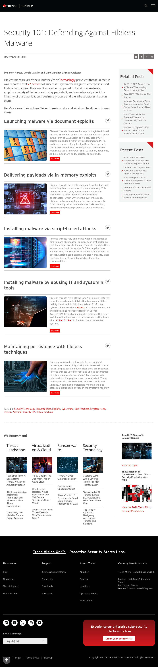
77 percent (35, 84)
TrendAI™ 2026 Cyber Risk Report (137, 96)
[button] (25, 641)
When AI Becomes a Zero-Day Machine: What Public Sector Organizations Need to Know (136, 106)
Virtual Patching (45, 411)
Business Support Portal (54, 571)
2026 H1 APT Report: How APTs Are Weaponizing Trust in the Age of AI (136, 87)
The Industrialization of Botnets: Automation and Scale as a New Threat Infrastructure (17, 499)
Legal (18, 657)
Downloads (47, 586)
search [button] (146, 6)
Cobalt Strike (63, 320)
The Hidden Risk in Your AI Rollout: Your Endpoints (136, 196)
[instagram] (31, 623)
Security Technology (24, 408)
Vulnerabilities (43, 408)
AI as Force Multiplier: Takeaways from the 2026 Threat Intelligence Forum (135, 160)
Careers (84, 579)
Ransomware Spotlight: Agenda (66, 487)
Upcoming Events (89, 593)
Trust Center (86, 600)
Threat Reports (11, 586)
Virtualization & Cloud (41, 447)
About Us (84, 571)
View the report (130, 464)
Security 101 (29, 411)
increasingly (67, 80)
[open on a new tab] (23, 623)
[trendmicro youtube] (39, 623)
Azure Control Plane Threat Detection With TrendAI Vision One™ (42, 513)
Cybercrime (67, 408)
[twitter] (146, 56)
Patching (16, 411)
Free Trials (47, 593)
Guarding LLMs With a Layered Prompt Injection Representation (91, 475)
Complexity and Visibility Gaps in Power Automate (15, 515)
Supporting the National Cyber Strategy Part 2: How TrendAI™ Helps (136, 180)
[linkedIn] (151, 56)
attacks (81, 307)
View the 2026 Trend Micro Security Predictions (136, 508)
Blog (5, 571)
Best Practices (82, 408)
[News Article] (136, 56)
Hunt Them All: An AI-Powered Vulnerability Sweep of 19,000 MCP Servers (134, 119)
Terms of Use (32, 657)
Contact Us (47, 579)
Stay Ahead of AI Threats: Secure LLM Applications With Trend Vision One (92, 498)
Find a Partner (10, 593)
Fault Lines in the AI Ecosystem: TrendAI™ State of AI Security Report (16, 475)
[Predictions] (137, 492)
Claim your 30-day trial (117, 638)
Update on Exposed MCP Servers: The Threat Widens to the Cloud (135, 130)
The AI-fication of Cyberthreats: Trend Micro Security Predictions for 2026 (68, 499)
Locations (84, 586)
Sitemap (48, 657)
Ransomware (66, 447)
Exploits (56, 408)
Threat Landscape (15, 447)
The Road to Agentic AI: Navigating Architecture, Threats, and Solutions (89, 516)
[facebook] (141, 56)
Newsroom (8, 579)
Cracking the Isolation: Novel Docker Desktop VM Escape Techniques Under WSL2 (41, 496)
